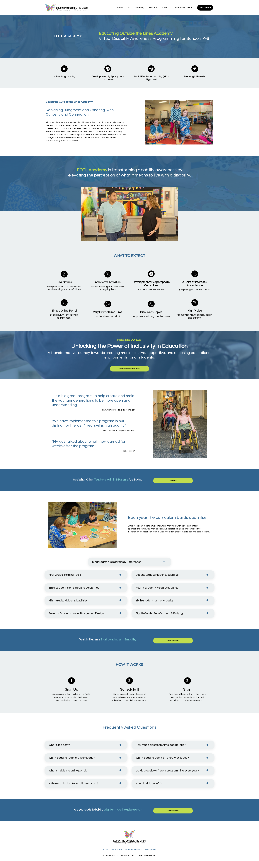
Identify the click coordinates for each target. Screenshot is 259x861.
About (165, 8)
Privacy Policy (150, 849)
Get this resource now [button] (129, 369)
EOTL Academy (136, 8)
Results (153, 8)
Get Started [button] (205, 8)
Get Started (116, 849)
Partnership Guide (183, 8)
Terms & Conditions (133, 849)
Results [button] (173, 481)
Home (120, 8)
